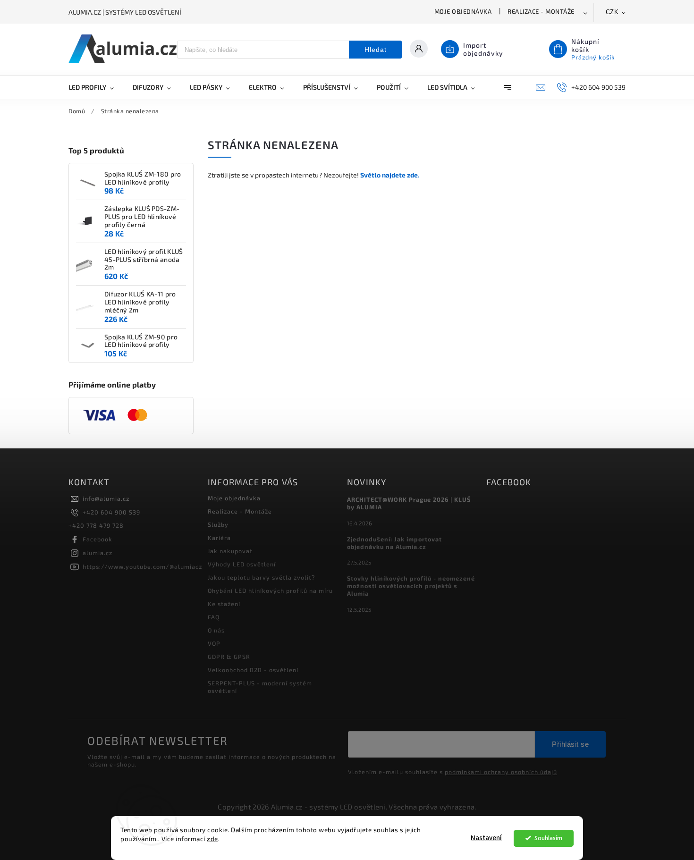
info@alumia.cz (106, 498)
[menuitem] (95, 87)
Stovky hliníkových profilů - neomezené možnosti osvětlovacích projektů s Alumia (411, 585)
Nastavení (486, 838)
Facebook (97, 539)
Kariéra (219, 537)
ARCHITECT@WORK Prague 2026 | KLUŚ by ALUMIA (409, 503)
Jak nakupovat (230, 551)
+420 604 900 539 (111, 512)
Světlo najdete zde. (389, 175)
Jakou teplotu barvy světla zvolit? (261, 577)
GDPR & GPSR (229, 656)
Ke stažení (224, 603)
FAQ (214, 617)
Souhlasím (548, 838)
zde (212, 839)
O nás (216, 630)
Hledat (375, 49)
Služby (218, 524)
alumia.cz (97, 552)
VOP (214, 643)
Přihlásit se (570, 744)
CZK (612, 12)
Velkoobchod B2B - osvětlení (253, 670)
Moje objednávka (463, 11)
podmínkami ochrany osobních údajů (501, 772)
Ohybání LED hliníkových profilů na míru (270, 590)
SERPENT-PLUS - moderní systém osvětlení (260, 686)
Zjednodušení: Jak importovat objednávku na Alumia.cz (394, 542)
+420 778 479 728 (96, 525)
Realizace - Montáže (541, 11)
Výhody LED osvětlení (242, 564)
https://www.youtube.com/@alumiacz (142, 566)
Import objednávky (483, 49)
